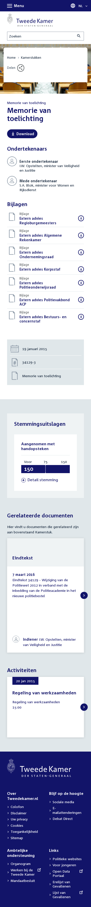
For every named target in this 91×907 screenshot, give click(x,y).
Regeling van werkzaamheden (44, 692)
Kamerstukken (31, 57)
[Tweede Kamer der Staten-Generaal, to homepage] (30, 20)
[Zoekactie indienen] (79, 36)
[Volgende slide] (84, 595)
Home (11, 57)
